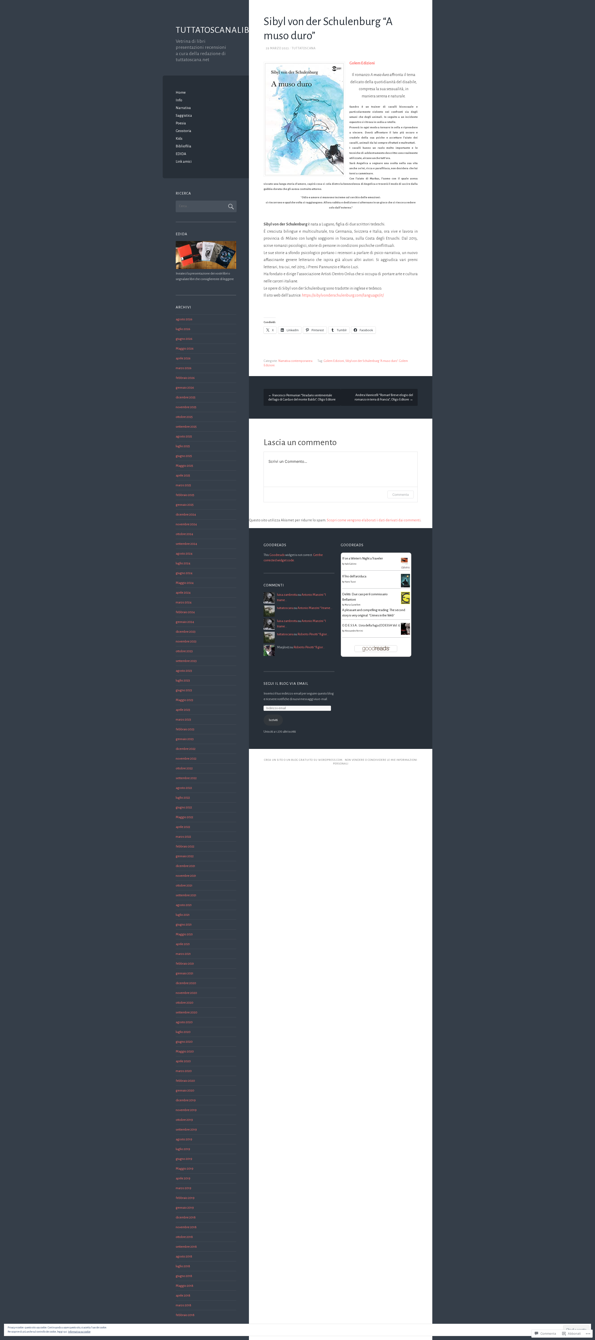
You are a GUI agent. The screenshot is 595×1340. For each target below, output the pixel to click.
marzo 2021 (183, 954)
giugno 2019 (184, 1159)
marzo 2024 (184, 602)
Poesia (181, 123)
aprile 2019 (183, 1178)
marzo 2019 (183, 1188)
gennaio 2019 (185, 1207)
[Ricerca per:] (206, 206)
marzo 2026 (184, 368)
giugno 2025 (184, 456)
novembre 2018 (186, 1227)
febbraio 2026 (185, 378)
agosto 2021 (184, 905)
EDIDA (181, 154)
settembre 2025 (186, 426)
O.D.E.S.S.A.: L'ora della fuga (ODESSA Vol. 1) (371, 625)
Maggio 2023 (184, 700)
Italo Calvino (350, 564)
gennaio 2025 (185, 504)
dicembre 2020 (186, 983)
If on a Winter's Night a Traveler (362, 558)
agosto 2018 (184, 1256)
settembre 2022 (186, 778)
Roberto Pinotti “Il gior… (313, 634)
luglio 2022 (183, 797)
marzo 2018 (183, 1305)
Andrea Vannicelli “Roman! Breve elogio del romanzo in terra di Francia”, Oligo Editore (384, 397)
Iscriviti (273, 720)
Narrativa (183, 108)
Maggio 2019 (184, 1168)
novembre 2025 (186, 407)
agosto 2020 (184, 1022)
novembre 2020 (186, 993)
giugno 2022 (184, 807)
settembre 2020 (186, 1012)
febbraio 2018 (185, 1315)
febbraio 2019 (185, 1198)
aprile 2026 (183, 358)
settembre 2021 (186, 895)
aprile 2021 (183, 944)
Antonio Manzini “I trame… (315, 608)
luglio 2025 (183, 446)
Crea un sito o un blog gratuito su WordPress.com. (303, 759)
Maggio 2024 (185, 583)
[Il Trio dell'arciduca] (405, 587)
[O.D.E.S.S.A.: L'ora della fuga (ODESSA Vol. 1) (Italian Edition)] (405, 633)
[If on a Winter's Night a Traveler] (405, 569)
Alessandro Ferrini (354, 631)
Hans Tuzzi (350, 582)
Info (179, 100)
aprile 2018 (183, 1295)
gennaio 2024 (185, 622)
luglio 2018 (183, 1266)
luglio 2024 (183, 563)
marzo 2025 (183, 485)
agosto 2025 (184, 436)
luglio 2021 (183, 914)
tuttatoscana (304, 48)
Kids (179, 138)
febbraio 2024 (185, 612)
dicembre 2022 (185, 749)
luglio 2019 (183, 1149)
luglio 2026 (183, 329)
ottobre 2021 (184, 885)
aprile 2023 (183, 709)
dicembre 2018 (186, 1217)
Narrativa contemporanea (295, 361)
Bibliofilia (183, 146)
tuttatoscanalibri (216, 30)
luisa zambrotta (287, 594)
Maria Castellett (352, 605)
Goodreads (277, 555)
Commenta (400, 494)
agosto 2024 (184, 553)
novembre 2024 (186, 524)
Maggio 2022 (184, 817)
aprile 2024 (183, 592)
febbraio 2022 (185, 846)
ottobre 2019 (184, 1120)
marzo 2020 (184, 1071)
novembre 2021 (186, 875)
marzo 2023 (183, 719)
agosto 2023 (184, 670)
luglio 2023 (183, 680)
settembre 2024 (186, 544)
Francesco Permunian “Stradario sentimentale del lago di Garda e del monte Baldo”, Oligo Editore (302, 397)
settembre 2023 (186, 661)
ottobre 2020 (184, 1002)
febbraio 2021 (185, 963)
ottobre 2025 (184, 417)
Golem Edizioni (334, 361)
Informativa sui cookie (79, 1331)
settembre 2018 (186, 1246)
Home (181, 92)
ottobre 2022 (184, 768)
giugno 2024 (184, 573)
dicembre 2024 (186, 514)
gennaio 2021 (184, 973)
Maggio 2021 (184, 934)
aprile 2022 (183, 827)
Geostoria (183, 131)
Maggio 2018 (184, 1285)
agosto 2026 (184, 319)
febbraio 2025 (185, 495)
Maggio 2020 (185, 1051)
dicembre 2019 (186, 1100)
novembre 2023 (186, 641)
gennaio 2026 (185, 387)
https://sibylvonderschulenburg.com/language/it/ (343, 295)
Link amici (184, 161)
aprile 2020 (183, 1061)
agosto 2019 (184, 1139)
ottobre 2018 (184, 1237)
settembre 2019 (186, 1129)
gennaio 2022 (185, 856)
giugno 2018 (184, 1276)
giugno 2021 (184, 924)
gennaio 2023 (185, 739)
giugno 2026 (184, 339)
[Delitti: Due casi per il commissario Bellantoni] (405, 603)
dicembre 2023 (185, 631)
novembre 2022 (186, 758)
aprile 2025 (183, 475)
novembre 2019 (186, 1110)
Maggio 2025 (184, 465)
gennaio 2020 (185, 1090)
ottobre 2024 (184, 534)
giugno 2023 (184, 690)
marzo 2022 (183, 836)
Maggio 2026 (185, 348)
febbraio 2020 (185, 1080)
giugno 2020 (184, 1041)
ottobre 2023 (184, 651)
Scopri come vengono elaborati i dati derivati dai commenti (373, 520)
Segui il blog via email (286, 683)
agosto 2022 (184, 788)
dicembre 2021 (185, 866)
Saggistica (184, 115)
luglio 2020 (183, 1032)
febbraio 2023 (185, 729)
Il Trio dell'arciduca (354, 576)
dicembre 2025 (185, 397)
